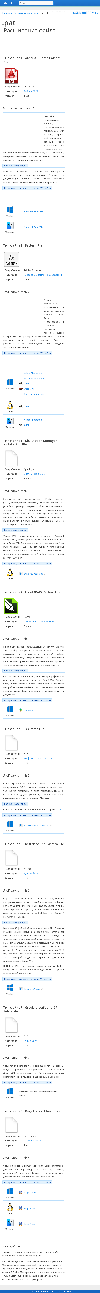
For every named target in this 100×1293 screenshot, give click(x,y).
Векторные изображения (39, 621)
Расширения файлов (26, 13)
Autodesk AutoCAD (33, 211)
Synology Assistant (33, 573)
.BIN (5, 957)
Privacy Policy (45, 1291)
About (54, 1291)
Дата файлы (31, 873)
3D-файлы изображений (38, 758)
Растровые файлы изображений (43, 274)
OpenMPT (29, 388)
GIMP (26, 383)
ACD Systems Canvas (34, 378)
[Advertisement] (33, 46)
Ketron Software (32, 989)
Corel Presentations (34, 394)
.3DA (59, 809)
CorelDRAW (29, 710)
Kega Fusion (30, 1192)
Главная (7, 13)
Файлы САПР (31, 91)
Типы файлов (57, 10)
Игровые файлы (33, 1140)
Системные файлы (35, 473)
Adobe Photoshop (33, 373)
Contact (62, 1291)
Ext (7, 3)
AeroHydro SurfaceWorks (36, 825)
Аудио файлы (31, 1040)
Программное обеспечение (83, 10)
